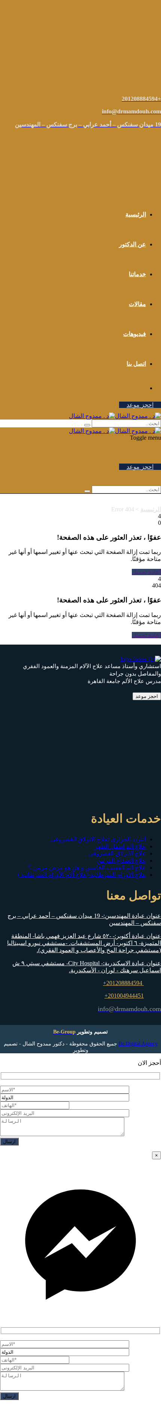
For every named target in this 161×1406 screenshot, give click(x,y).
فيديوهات (134, 334)
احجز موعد (140, 405)
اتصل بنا (136, 364)
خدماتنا (137, 274)
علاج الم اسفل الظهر (120, 846)
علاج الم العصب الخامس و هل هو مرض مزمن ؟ (87, 867)
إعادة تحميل (146, 572)
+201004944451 (124, 995)
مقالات (137, 304)
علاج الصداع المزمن (121, 860)
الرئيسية (135, 214)
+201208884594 (123, 983)
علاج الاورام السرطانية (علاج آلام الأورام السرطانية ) (82, 875)
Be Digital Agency (138, 1044)
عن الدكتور (132, 244)
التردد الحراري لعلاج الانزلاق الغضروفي (98, 839)
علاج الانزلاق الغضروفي (117, 853)
